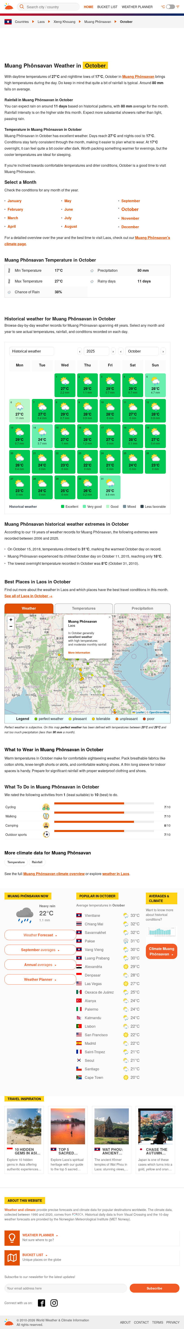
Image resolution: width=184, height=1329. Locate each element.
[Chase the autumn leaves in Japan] (155, 1126)
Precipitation (142, 608)
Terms (157, 1322)
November (130, 218)
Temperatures (84, 608)
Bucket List (107, 6)
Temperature (16, 862)
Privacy (173, 1322)
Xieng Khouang (64, 21)
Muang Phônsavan (97, 21)
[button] (82, 679)
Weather (29, 608)
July (68, 217)
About (125, 1322)
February (15, 209)
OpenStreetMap (159, 712)
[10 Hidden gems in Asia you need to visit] (24, 1126)
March (13, 217)
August (70, 226)
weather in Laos (115, 873)
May (67, 200)
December (130, 226)
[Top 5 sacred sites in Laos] (68, 1126)
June (68, 209)
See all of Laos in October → (28, 595)
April (12, 226)
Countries (22, 21)
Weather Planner (137, 6)
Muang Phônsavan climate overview (54, 873)
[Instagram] (54, 1303)
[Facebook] (41, 1303)
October (126, 21)
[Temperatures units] (170, 6)
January (15, 200)
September (130, 200)
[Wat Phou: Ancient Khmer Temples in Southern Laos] (111, 1126)
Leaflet (140, 712)
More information (79, 652)
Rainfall (37, 862)
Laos (41, 21)
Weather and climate (20, 1209)
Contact (141, 1322)
